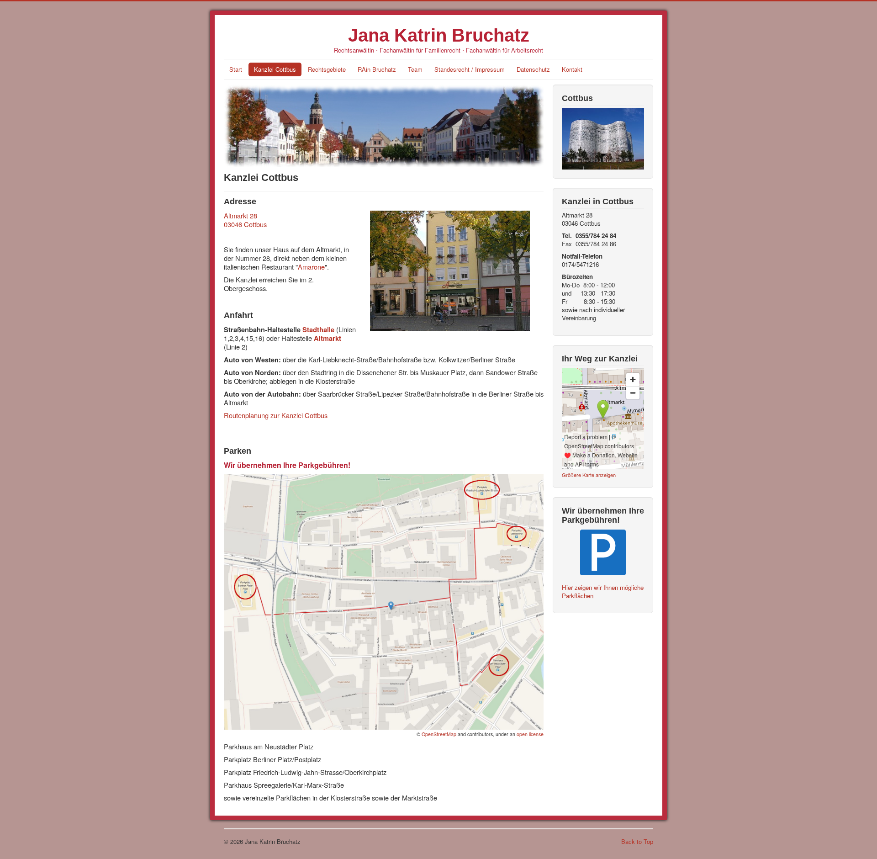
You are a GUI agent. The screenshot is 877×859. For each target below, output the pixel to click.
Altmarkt (327, 338)
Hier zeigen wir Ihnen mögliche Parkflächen (603, 591)
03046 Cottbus (245, 224)
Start (235, 69)
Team (415, 69)
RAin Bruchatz (377, 69)
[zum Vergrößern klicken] (384, 600)
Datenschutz (533, 69)
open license (530, 734)
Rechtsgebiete (327, 69)
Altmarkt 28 (240, 215)
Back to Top (637, 841)
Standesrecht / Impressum (469, 69)
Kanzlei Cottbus (275, 69)
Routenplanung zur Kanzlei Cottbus (276, 415)
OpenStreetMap (439, 734)
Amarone (311, 266)
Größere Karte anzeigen (589, 474)
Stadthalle (318, 329)
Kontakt (572, 69)
